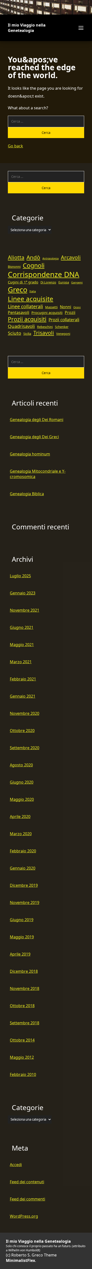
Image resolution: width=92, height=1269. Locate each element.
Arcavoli (71, 257)
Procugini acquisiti (47, 312)
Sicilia (27, 333)
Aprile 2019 (20, 954)
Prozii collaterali (64, 320)
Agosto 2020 (21, 765)
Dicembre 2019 (24, 885)
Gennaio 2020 (22, 868)
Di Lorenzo (48, 282)
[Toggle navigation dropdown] (81, 27)
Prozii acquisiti (27, 319)
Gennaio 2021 (22, 696)
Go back (15, 146)
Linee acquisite (30, 298)
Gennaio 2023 (22, 593)
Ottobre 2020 (22, 730)
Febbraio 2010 (23, 1074)
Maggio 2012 (22, 1057)
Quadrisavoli (21, 326)
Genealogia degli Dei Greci (34, 436)
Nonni (65, 307)
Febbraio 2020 (23, 851)
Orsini (77, 307)
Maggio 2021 (22, 644)
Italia (32, 291)
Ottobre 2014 (22, 1040)
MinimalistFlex (20, 1260)
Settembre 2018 (24, 1023)
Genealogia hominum (30, 454)
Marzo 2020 (21, 833)
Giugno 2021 (21, 627)
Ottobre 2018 (22, 1005)
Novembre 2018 (24, 988)
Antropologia (50, 258)
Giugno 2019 (21, 919)
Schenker (61, 326)
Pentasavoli (18, 312)
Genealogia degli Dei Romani (36, 419)
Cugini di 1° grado (23, 282)
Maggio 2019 (22, 937)
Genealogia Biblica (27, 493)
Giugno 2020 (21, 782)
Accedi (16, 1164)
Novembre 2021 (24, 610)
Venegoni (63, 333)
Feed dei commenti (27, 1199)
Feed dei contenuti (27, 1181)
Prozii (70, 312)
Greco (17, 289)
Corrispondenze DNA (43, 274)
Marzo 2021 (21, 661)
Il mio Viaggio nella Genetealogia (27, 27)
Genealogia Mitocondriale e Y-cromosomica (38, 473)
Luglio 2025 (20, 575)
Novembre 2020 (24, 713)
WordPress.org (24, 1216)
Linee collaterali (25, 306)
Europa (63, 282)
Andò (33, 257)
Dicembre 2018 (24, 971)
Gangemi (77, 282)
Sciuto (14, 333)
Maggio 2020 (22, 799)
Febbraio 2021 (23, 679)
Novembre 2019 (24, 902)
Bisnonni (14, 266)
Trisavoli (43, 332)
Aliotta (16, 257)
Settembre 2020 (24, 747)
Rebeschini (45, 326)
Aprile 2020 (20, 816)
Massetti (51, 307)
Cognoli (33, 265)
